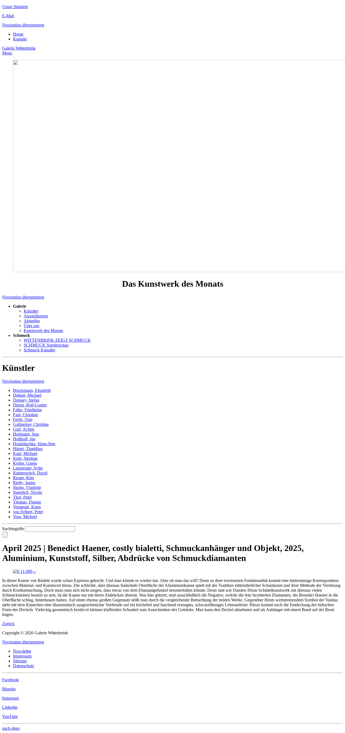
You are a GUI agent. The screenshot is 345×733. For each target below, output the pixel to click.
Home (18, 34)
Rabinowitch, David (30, 473)
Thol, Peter (22, 497)
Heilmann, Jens (26, 434)
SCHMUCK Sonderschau (46, 345)
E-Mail (8, 15)
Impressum (22, 656)
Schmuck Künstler (39, 350)
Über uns (31, 325)
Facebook (10, 679)
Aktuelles (32, 320)
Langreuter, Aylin (28, 468)
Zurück (8, 623)
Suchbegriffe (13, 528)
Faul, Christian (25, 414)
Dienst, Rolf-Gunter (30, 405)
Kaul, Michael (25, 453)
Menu (7, 53)
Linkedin (10, 707)
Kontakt (20, 39)
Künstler (31, 311)
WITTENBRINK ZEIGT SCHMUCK (57, 340)
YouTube (10, 716)
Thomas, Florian (27, 502)
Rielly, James (24, 482)
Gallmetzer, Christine (31, 424)
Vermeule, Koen (27, 507)
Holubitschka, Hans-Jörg (34, 443)
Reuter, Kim (23, 477)
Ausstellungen (36, 316)
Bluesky (9, 689)
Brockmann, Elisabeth (32, 390)
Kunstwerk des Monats (43, 330)
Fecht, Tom (22, 419)
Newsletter (22, 651)
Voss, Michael (25, 516)
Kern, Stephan (25, 458)
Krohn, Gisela (25, 463)
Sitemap (20, 661)
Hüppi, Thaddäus (28, 448)
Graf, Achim (23, 429)
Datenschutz (23, 665)
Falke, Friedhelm (27, 409)
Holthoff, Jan (24, 439)
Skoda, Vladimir (27, 487)
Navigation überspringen (23, 25)
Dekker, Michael (27, 395)
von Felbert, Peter (28, 511)
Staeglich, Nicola (27, 492)
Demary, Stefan (26, 400)
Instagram (10, 698)
